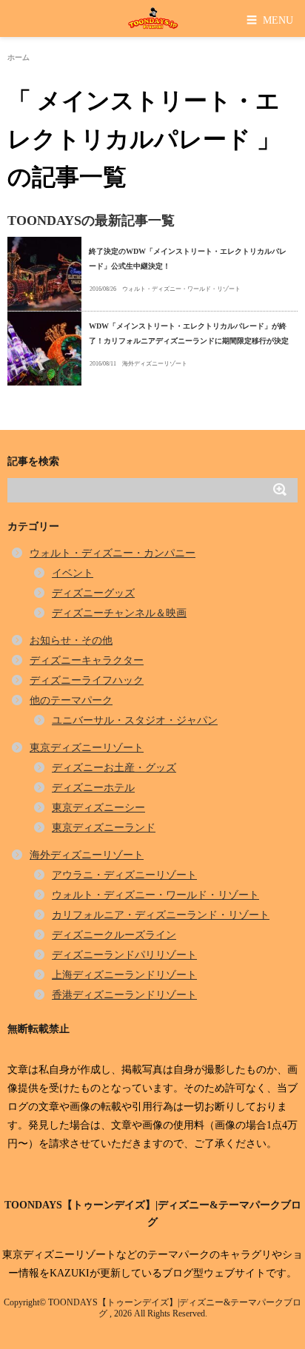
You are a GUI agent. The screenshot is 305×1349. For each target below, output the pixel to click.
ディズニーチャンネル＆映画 (119, 613)
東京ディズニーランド (103, 827)
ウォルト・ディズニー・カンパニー (112, 553)
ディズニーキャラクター (87, 660)
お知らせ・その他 (71, 640)
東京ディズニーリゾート (87, 747)
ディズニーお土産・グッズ (114, 767)
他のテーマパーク (71, 700)
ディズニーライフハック (87, 680)
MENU (270, 19)
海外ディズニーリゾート (154, 363)
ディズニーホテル (93, 787)
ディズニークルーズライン (114, 935)
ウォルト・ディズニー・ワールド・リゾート (181, 289)
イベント (72, 573)
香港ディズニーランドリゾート (124, 994)
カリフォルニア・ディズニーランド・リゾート (160, 915)
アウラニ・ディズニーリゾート (124, 875)
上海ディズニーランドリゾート (124, 974)
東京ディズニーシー (98, 807)
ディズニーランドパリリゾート (124, 955)
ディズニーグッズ (93, 593)
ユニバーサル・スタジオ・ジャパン (135, 720)
